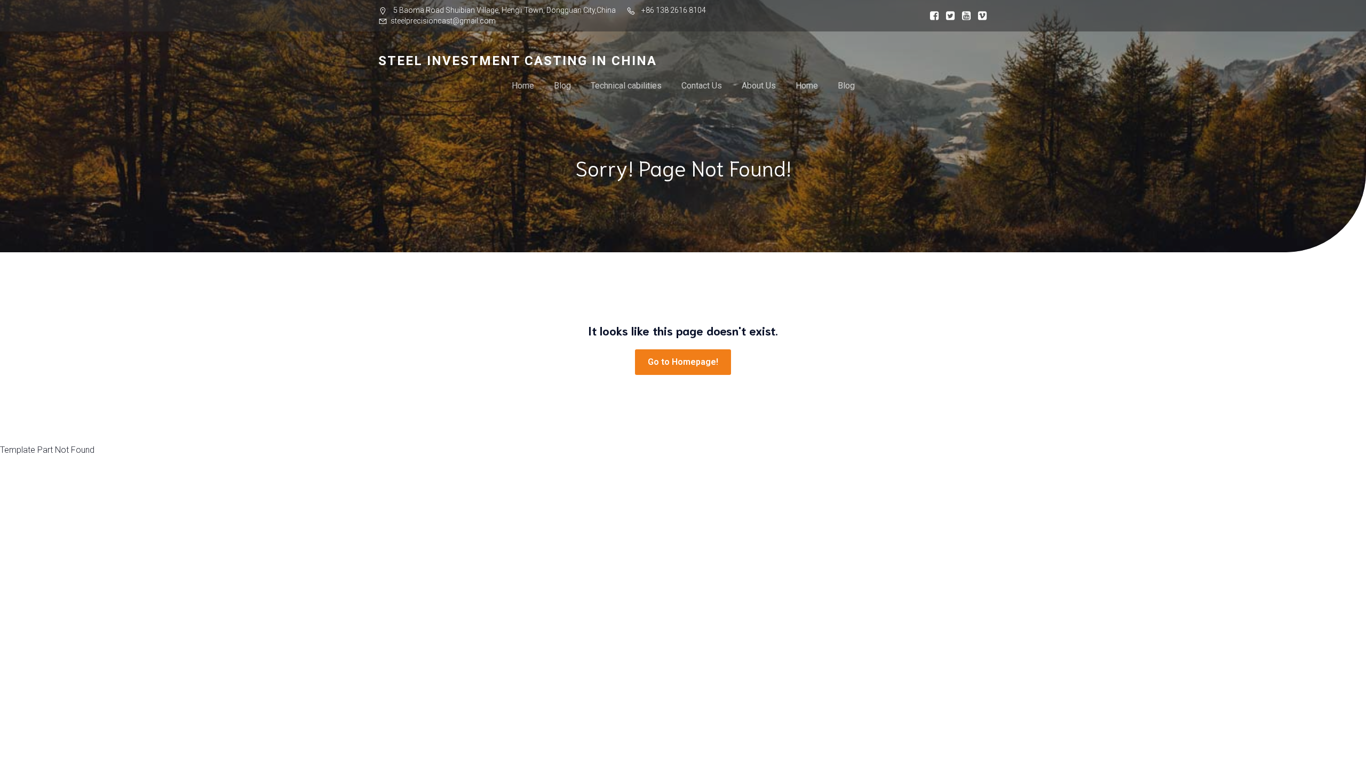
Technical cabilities (626, 86)
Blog (562, 86)
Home (523, 86)
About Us (759, 86)
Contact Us (701, 86)
